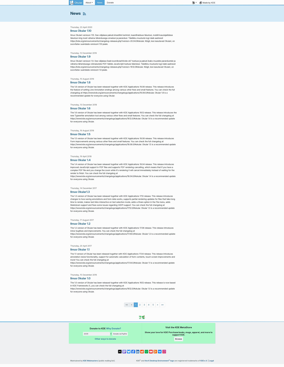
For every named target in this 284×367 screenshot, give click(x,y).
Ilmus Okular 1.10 (80, 30)
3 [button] (144, 305)
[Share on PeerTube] (155, 350)
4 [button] (148, 305)
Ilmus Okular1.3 (80, 191)
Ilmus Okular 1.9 (80, 56)
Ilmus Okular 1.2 (80, 223)
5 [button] (153, 305)
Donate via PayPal (120, 334)
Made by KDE (208, 3)
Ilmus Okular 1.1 (80, 249)
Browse (178, 339)
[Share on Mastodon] (124, 350)
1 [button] (135, 305)
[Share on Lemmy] (146, 350)
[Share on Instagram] (164, 350)
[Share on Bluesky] (128, 350)
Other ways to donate (105, 339)
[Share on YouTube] (151, 350)
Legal (211, 361)
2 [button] (139, 305)
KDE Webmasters (90, 361)
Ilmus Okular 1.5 (80, 134)
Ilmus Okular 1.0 (80, 278)
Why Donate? (113, 328)
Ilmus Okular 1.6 (80, 108)
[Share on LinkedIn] (137, 350)
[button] (89, 2)
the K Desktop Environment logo (159, 361)
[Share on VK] (160, 350)
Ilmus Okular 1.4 (80, 160)
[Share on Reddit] (142, 350)
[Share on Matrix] (120, 350)
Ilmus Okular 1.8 (80, 82)
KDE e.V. (204, 361)
